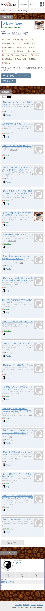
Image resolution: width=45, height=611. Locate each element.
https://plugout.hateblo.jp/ (10, 27)
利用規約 (26, 605)
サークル (18, 605)
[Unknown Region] (39, 25)
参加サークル (37, 575)
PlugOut (7, 33)
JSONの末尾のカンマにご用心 (13, 124)
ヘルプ (33, 605)
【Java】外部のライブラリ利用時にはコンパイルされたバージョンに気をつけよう (17, 193)
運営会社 (40, 605)
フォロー (8, 575)
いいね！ (7, 111)
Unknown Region (13, 23)
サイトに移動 (8, 76)
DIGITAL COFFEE (7, 582)
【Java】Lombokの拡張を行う (13, 519)
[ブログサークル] (8, 4)
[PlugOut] (4, 115)
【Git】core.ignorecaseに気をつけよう (16, 235)
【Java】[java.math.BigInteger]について (16, 146)
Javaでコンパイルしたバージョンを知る (17, 343)
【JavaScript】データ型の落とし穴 (15, 365)
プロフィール (8, 81)
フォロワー (22, 575)
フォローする (23, 76)
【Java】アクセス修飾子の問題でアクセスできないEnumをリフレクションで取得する (17, 498)
